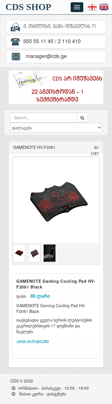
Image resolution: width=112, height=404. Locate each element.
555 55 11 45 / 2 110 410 (51, 41)
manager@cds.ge (45, 55)
